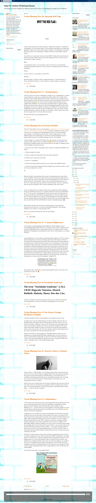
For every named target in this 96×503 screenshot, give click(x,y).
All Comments (11, 44)
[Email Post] (27, 86)
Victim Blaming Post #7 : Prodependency (41, 92)
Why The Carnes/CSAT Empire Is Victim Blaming (83, 32)
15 (74, 222)
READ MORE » (27, 83)
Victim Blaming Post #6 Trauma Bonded (41, 125)
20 (74, 212)
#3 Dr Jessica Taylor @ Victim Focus (80, 237)
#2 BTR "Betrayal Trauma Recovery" (80, 234)
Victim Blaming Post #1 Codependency (40, 399)
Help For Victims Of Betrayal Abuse (19, 6)
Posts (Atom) (32, 489)
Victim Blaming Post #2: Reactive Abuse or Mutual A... (82, 205)
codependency (53, 129)
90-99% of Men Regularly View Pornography (83, 44)
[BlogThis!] (31, 86)
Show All (88, 246)
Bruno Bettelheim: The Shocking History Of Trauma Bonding (82, 87)
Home (47, 486)
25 (74, 170)
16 (74, 220)
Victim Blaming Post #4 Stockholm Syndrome (43, 282)
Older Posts (66, 486)
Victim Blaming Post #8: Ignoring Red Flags (42, 16)
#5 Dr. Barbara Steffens (79, 242)
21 (74, 176)
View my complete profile (11, 36)
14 (74, 225)
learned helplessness (34, 130)
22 (74, 174)
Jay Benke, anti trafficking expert (80, 245)
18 (74, 216)
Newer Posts (28, 486)
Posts (9, 41)
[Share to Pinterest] (34, 86)
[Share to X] (32, 86)
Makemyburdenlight (12, 15)
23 (74, 172)
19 (74, 214)
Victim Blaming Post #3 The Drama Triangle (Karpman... (81, 201)
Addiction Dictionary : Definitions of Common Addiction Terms (83, 98)
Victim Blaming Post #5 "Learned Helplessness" (44, 222)
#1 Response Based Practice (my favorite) (81, 230)
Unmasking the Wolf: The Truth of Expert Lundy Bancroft (83, 21)
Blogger (50, 499)
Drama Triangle (43, 130)
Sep (76, 180)
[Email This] (29, 86)
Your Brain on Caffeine (83, 76)
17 (74, 218)
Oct (76, 178)
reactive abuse (60, 129)
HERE (27, 193)
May (76, 182)
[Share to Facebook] (33, 86)
